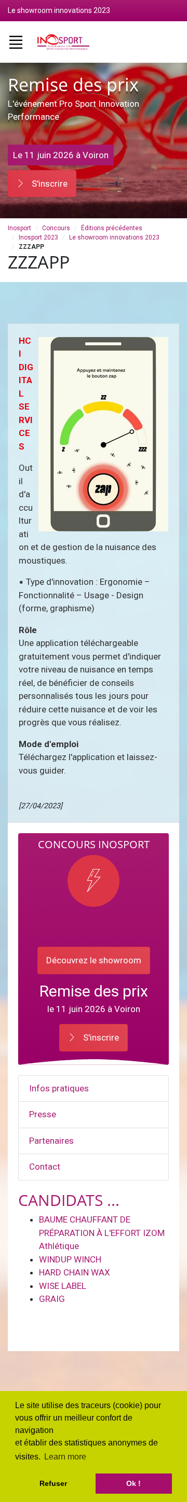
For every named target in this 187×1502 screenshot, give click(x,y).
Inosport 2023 (38, 237)
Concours (56, 228)
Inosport (19, 228)
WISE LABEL (62, 1286)
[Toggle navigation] (15, 42)
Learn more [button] (65, 1456)
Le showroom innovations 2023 (114, 237)
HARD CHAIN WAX (74, 1272)
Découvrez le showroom (93, 960)
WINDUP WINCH (70, 1259)
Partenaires (51, 1140)
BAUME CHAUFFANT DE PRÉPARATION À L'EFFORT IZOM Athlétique (102, 1232)
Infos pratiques (59, 1088)
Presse (42, 1114)
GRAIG (52, 1299)
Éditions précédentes (111, 228)
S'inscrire (49, 183)
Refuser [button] (53, 1483)
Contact (44, 1166)
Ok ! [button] (133, 1483)
